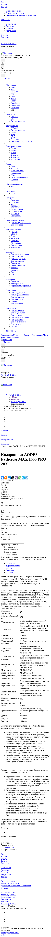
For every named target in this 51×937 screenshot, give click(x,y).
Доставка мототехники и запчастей (21, 15)
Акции (4, 856)
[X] (12, 477)
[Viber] (16, 477)
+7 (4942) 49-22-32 (8, 44)
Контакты (5, 901)
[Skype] (23, 477)
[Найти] (3, 75)
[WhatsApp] (19, 477)
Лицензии (10, 26)
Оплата (9, 568)
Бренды (4, 859)
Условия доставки (8, 895)
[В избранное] (2, 470)
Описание (10, 563)
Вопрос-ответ (7, 899)
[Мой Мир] (9, 477)
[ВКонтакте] (2, 477)
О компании (11, 24)
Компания (5, 863)
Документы (11, 31)
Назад (14, 397)
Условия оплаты (8, 892)
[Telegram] (26, 477)
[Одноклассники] (5, 477)
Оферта (4, 935)
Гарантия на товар (8, 897)
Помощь (4, 888)
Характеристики (13, 566)
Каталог (4, 854)
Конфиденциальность (10, 932)
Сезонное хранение (14, 11)
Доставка (10, 570)
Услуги (4, 861)
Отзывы (9, 28)
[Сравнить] (2, 473)
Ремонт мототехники (15, 13)
